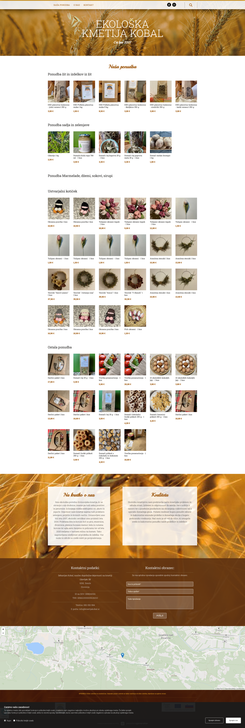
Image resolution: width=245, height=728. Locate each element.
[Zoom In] (3, 629)
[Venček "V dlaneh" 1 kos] (135, 279)
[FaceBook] (169, 4)
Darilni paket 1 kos (56, 378)
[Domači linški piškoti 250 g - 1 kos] (84, 440)
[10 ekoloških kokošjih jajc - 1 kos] (161, 364)
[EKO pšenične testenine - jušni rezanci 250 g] (59, 91)
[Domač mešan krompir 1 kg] (161, 142)
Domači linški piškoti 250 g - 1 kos (83, 454)
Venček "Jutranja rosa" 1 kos (83, 294)
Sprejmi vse (233, 720)
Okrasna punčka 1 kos (57, 222)
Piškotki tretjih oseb (25, 720)
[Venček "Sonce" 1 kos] (110, 279)
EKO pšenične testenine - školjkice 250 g (135, 106)
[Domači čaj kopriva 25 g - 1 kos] (110, 142)
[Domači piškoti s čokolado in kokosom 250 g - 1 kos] (110, 440)
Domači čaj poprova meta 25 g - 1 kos (133, 156)
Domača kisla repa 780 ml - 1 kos (83, 156)
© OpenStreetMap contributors (233, 688)
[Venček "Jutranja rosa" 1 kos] (84, 279)
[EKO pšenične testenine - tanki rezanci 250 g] (186, 91)
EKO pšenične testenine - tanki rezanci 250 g (186, 106)
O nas (77, 5)
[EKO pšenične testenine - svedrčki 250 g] (161, 91)
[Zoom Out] (3, 633)
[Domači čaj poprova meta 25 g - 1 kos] (135, 142)
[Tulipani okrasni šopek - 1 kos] (110, 208)
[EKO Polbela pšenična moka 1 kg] (84, 91)
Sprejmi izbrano (214, 720)
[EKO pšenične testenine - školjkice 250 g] (135, 91)
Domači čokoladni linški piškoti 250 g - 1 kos (134, 416)
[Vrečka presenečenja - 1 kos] (110, 364)
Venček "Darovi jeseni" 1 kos (58, 294)
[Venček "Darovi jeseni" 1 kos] (59, 279)
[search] (191, 5)
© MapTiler (219, 688)
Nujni (9, 720)
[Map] (122, 658)
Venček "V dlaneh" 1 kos (133, 294)
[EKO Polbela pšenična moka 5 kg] (110, 91)
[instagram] (174, 4)
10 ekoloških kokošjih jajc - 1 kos (159, 379)
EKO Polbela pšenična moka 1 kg (83, 106)
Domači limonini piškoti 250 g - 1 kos (158, 415)
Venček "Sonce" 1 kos (108, 293)
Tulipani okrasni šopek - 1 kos (109, 223)
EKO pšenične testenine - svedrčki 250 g (161, 106)
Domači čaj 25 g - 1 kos (83, 378)
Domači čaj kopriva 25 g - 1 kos (109, 156)
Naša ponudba (62, 5)
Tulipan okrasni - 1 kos (185, 222)
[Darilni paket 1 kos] (59, 364)
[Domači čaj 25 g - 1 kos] (84, 364)
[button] (122, 655)
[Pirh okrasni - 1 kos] (135, 316)
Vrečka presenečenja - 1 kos (109, 379)
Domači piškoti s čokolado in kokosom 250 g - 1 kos (108, 455)
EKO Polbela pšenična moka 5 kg (109, 106)
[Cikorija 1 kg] (59, 142)
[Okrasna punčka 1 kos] (59, 208)
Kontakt (89, 5)
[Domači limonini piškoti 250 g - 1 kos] (161, 401)
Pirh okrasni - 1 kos (133, 329)
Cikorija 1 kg (53, 155)
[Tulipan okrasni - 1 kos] (186, 208)
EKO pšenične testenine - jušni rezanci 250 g (58, 106)
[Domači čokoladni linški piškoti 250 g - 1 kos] (135, 401)
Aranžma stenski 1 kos (160, 258)
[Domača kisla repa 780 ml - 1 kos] (84, 142)
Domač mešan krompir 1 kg (160, 156)
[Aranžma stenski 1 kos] (161, 245)
